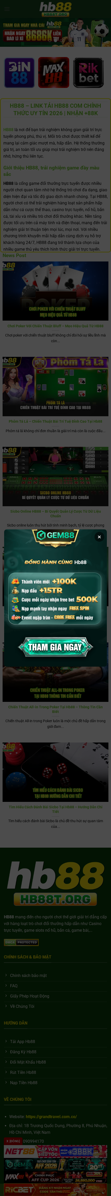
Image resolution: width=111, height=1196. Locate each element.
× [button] (99, 537)
